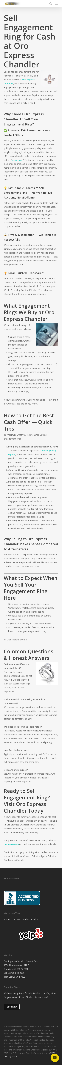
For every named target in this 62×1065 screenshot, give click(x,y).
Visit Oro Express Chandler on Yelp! (21, 919)
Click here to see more (36, 997)
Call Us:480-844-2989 (14, 972)
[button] (56, 3)
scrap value (17, 160)
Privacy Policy (11, 1056)
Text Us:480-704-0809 (14, 976)
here (51, 1050)
